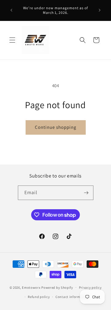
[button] (12, 40)
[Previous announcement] (11, 10)
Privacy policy (90, 287)
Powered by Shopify (57, 287)
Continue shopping (55, 127)
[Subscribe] (86, 193)
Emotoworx (31, 287)
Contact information (72, 297)
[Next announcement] (99, 10)
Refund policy (39, 297)
